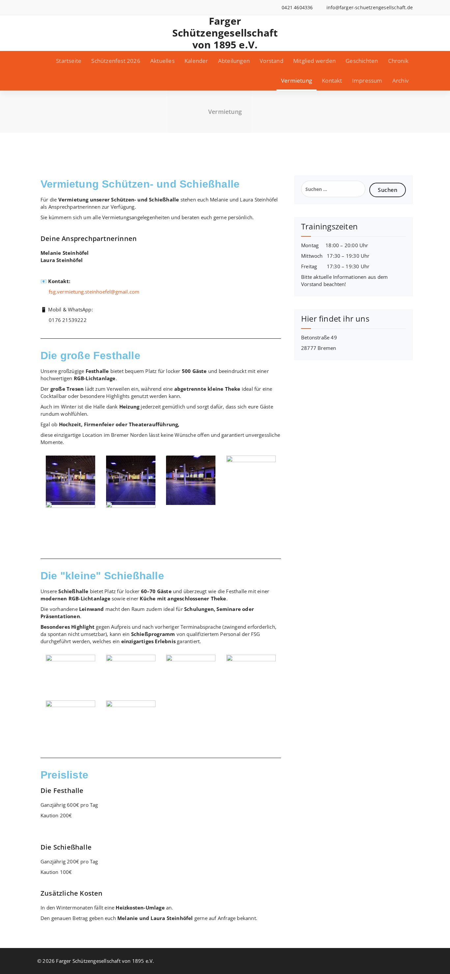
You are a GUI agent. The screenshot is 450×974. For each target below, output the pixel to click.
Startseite (68, 61)
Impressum (367, 80)
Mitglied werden (314, 61)
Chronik (398, 61)
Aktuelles (162, 61)
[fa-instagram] (49, 7)
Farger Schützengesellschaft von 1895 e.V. (225, 33)
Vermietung (296, 80)
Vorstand (271, 61)
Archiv (400, 80)
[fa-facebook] (39, 7)
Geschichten (362, 61)
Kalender (196, 61)
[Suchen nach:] (333, 189)
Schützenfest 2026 (115, 61)
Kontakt (332, 80)
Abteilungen (234, 61)
